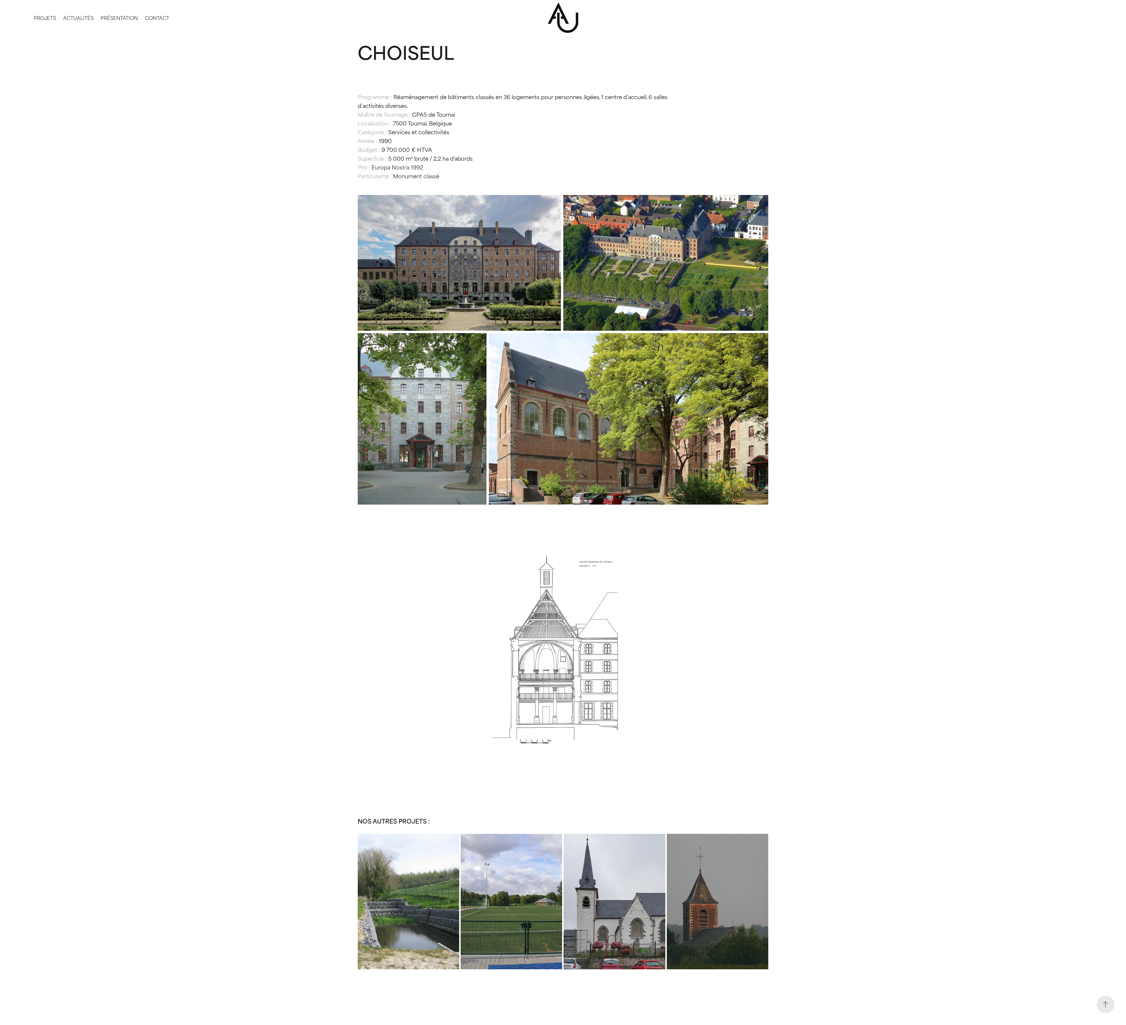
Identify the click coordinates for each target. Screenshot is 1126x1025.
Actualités (78, 17)
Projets (45, 17)
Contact (157, 17)
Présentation (119, 17)
